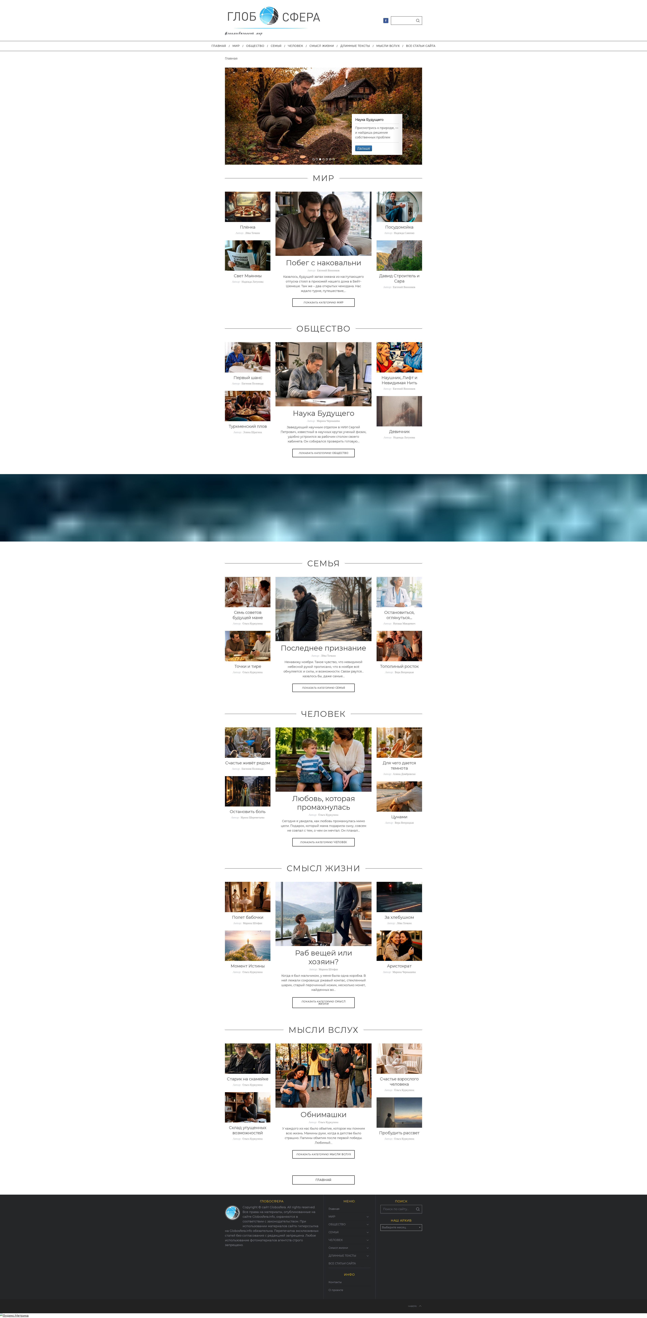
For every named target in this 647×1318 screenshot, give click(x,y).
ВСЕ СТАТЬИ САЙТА (342, 1263)
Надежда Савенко (404, 233)
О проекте (336, 1290)
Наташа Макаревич (404, 623)
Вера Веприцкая (404, 672)
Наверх (412, 1306)
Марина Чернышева (328, 421)
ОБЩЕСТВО (323, 453)
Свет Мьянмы (248, 275)
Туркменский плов (248, 426)
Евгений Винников (328, 270)
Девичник (399, 431)
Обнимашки (324, 1114)
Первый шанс (248, 377)
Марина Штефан (328, 969)
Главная (323, 1180)
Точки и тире (247, 666)
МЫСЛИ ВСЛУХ (323, 1154)
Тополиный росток (399, 666)
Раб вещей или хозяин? (323, 957)
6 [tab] (330, 159)
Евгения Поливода (252, 383)
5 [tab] (327, 159)
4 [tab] (324, 159)
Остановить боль (248, 811)
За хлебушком (399, 917)
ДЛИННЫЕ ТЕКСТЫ (342, 1255)
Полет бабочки (247, 917)
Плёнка (247, 227)
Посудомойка (399, 227)
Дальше (363, 148)
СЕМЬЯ (323, 687)
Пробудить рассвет (399, 1132)
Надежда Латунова (252, 281)
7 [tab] (334, 159)
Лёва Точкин (252, 233)
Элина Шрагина (252, 432)
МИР (323, 302)
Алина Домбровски (404, 774)
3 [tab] (320, 159)
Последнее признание (323, 647)
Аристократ (399, 966)
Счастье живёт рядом (247, 762)
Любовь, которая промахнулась (323, 803)
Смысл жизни (323, 1002)
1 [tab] (313, 159)
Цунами (399, 816)
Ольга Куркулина (252, 623)
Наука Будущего (323, 413)
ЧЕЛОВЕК (323, 842)
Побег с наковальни (323, 262)
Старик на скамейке (247, 1078)
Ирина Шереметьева (252, 817)
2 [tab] (317, 159)
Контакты (335, 1282)
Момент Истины (248, 966)
